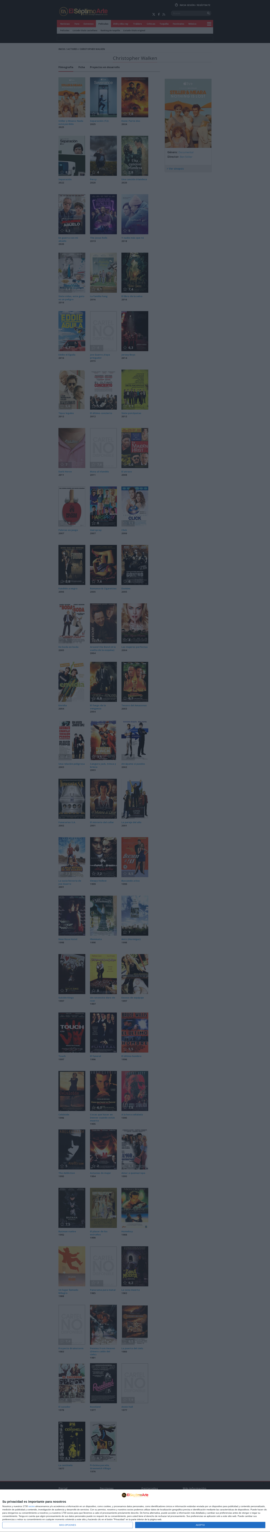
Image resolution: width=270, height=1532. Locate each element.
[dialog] (135, 1511)
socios (31, 1506)
